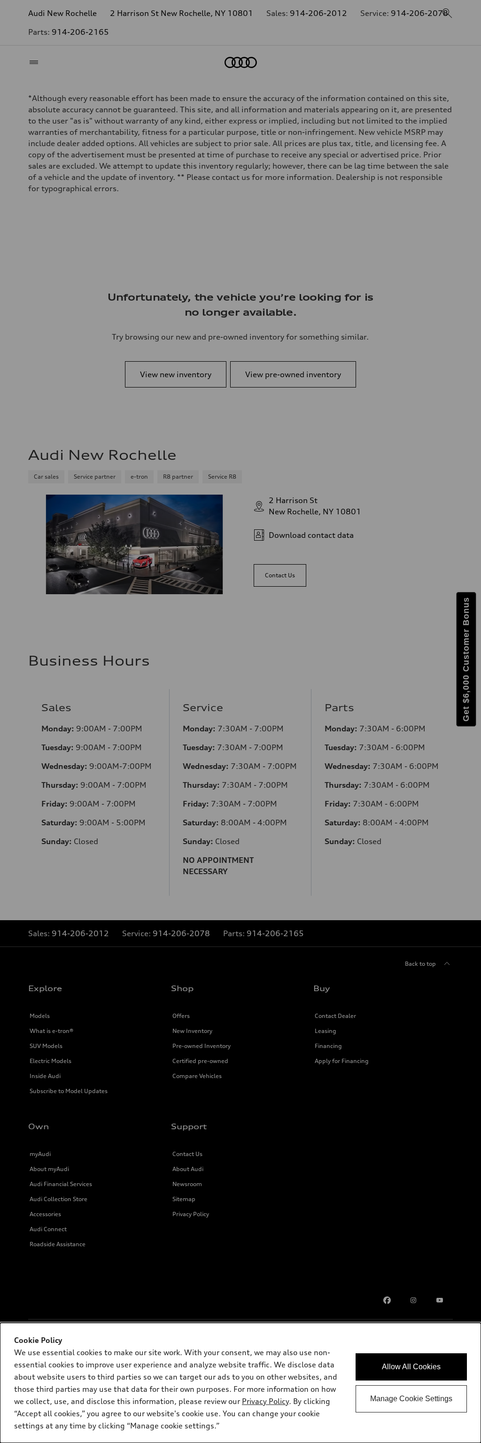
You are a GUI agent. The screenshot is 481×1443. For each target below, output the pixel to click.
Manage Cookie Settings (411, 1399)
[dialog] (240, 1383)
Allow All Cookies (411, 1367)
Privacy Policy (265, 1401)
